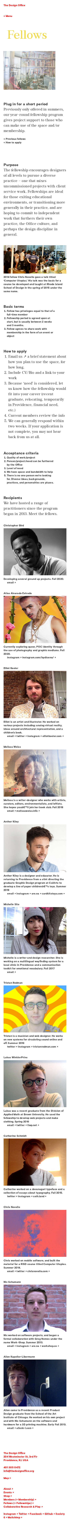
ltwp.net (32, 1125)
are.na (35, 893)
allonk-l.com (23, 1428)
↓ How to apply (12, 142)
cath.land (38, 1196)
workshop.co (49, 1346)
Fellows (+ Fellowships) (18, 1503)
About (7, 1488)
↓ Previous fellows (15, 138)
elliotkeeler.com (52, 736)
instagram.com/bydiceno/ (38, 657)
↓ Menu (8, 16)
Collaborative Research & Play (22, 1506)
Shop (7, 1496)
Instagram (10, 1513)
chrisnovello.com (37, 1271)
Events (8, 1492)
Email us (15, 356)
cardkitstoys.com (52, 893)
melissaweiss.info (27, 810)
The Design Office (14, 5)
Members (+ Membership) (19, 1499)
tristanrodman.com (44, 1046)
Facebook (36, 1513)
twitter (20, 736)
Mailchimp (14, 1517)
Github (49, 1513)
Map (6, 1478)
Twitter (23, 1513)
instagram (13, 657)
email (10, 582)
